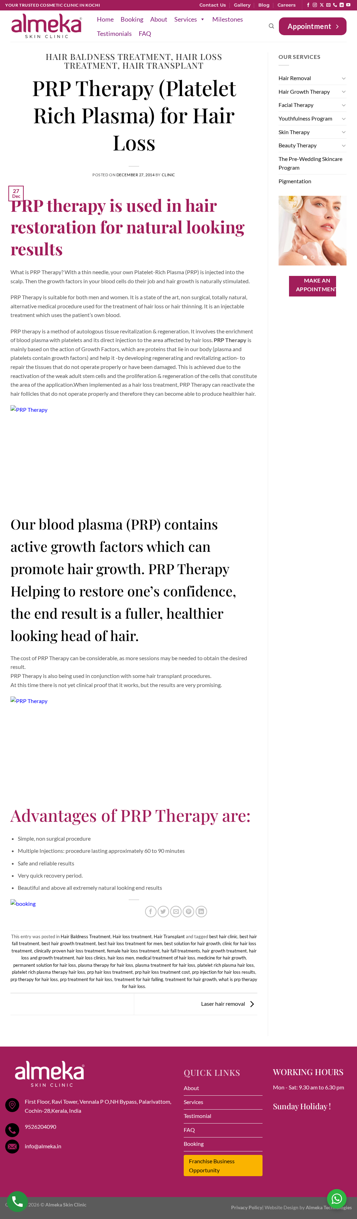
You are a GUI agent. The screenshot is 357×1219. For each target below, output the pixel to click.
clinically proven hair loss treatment (69, 951)
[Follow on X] (322, 5)
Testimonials (114, 33)
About (158, 19)
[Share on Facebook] (151, 911)
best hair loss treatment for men (130, 943)
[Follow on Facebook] (308, 5)
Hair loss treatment (132, 936)
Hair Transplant (163, 65)
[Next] (336, 231)
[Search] (271, 26)
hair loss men (121, 957)
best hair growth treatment (68, 943)
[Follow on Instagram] (315, 5)
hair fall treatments (181, 951)
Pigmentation (295, 181)
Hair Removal (295, 78)
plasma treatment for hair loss (165, 965)
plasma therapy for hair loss (105, 965)
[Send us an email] (328, 5)
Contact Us (212, 5)
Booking (132, 19)
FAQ (145, 33)
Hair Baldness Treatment (108, 56)
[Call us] (335, 5)
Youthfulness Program (305, 118)
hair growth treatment (224, 951)
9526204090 (40, 1126)
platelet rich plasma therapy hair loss (48, 972)
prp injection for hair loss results (223, 972)
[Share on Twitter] (163, 911)
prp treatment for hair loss (86, 979)
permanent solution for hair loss (44, 965)
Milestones (227, 19)
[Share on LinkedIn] (201, 911)
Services (185, 19)
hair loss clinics (91, 957)
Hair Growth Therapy (304, 91)
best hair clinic (223, 936)
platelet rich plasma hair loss (225, 965)
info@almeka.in (43, 1146)
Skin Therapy (294, 132)
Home (105, 19)
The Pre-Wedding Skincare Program (310, 163)
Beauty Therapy (298, 145)
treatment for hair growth (191, 979)
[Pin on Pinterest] (188, 911)
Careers (287, 5)
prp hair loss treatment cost (162, 972)
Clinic (168, 174)
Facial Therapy (296, 104)
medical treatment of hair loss (165, 957)
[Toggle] (344, 78)
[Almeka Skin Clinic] (46, 26)
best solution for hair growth (192, 943)
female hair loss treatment (133, 951)
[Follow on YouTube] (348, 5)
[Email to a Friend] (176, 911)
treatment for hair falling (138, 979)
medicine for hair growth (221, 957)
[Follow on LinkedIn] (342, 5)
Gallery (242, 5)
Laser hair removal (223, 1003)
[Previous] (288, 231)
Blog (263, 5)
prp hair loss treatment (110, 972)
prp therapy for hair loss (34, 979)
